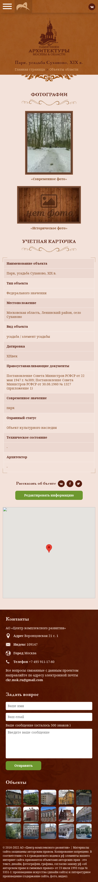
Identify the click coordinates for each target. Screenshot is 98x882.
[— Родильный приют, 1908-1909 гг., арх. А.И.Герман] (48, 814)
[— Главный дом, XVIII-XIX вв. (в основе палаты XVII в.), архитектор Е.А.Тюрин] (13, 797)
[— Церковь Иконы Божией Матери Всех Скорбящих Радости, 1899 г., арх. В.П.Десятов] (66, 814)
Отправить (23, 765)
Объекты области (63, 69)
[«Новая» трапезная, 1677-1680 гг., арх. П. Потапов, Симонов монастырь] (66, 831)
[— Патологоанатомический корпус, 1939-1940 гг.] (31, 814)
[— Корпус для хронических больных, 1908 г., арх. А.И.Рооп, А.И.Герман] (48, 797)
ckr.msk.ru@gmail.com (24, 680)
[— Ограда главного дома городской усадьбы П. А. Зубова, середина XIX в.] (84, 797)
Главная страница (30, 69)
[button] (49, 548)
